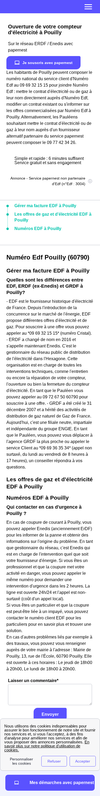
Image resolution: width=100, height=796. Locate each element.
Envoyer (50, 714)
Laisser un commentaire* (33, 680)
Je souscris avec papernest (47, 63)
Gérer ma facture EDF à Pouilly (45, 205)
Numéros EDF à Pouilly (37, 228)
